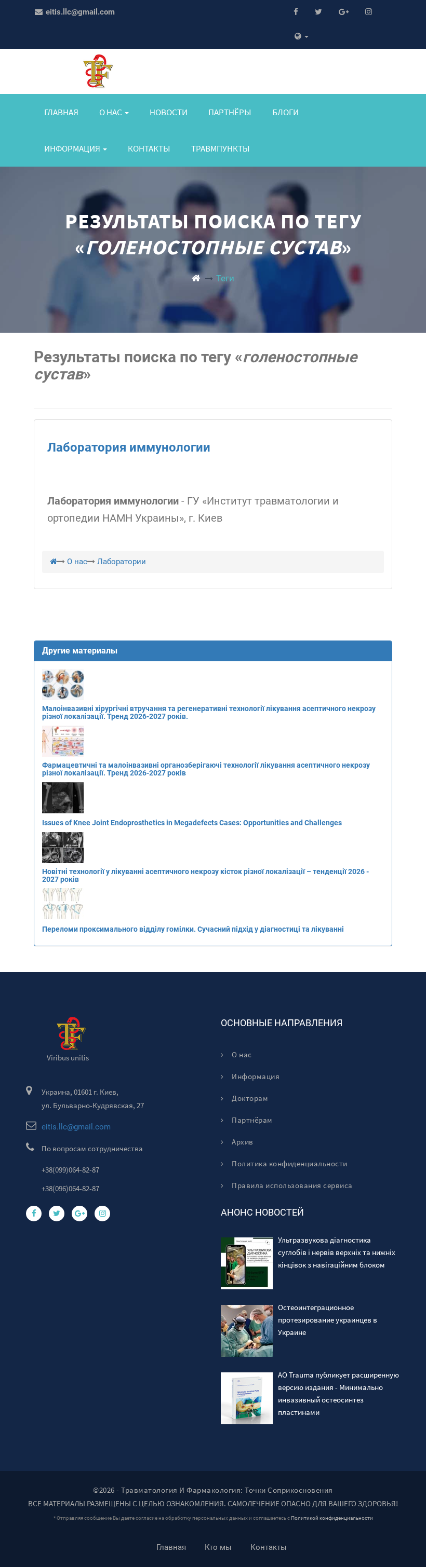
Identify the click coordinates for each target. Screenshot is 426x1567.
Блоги (285, 112)
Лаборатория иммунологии (128, 447)
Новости (169, 112)
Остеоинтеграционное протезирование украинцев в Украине (327, 1319)
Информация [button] (73, 148)
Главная (61, 112)
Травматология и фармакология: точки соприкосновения (227, 1490)
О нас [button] (111, 112)
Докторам (249, 1098)
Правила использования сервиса (291, 1185)
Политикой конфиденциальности (332, 1518)
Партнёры (229, 112)
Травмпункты (220, 148)
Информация (254, 1076)
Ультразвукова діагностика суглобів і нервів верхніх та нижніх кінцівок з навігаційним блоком (336, 1252)
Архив (242, 1142)
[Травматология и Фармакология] (196, 278)
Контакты (149, 148)
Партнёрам (251, 1120)
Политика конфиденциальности (289, 1163)
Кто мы (218, 1547)
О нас (241, 1054)
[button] (301, 36)
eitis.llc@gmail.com (79, 12)
